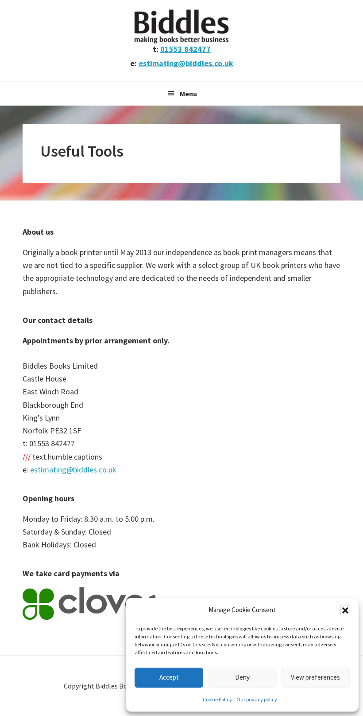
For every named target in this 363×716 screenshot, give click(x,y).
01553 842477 (185, 49)
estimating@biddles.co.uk (186, 63)
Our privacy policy (256, 699)
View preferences (315, 677)
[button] (345, 610)
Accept (169, 677)
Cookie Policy (217, 699)
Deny (242, 677)
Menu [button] (188, 93)
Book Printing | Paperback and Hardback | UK (181, 26)
